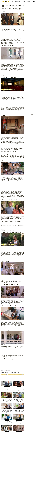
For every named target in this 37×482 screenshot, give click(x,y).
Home (2, 3)
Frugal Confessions (8, 322)
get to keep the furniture (14, 281)
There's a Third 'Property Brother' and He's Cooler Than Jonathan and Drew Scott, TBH (12, 374)
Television (17, 1)
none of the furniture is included (15, 277)
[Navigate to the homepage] (6, 1)
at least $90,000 (16, 97)
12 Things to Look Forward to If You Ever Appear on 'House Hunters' (10, 372)
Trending (20, 1)
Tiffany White (4, 11)
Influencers (23, 1)
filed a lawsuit (8, 181)
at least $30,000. (12, 98)
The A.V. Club (18, 69)
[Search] (33, 1)
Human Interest (27, 1)
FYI (3, 3)
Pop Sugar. (6, 223)
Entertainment (14, 1)
